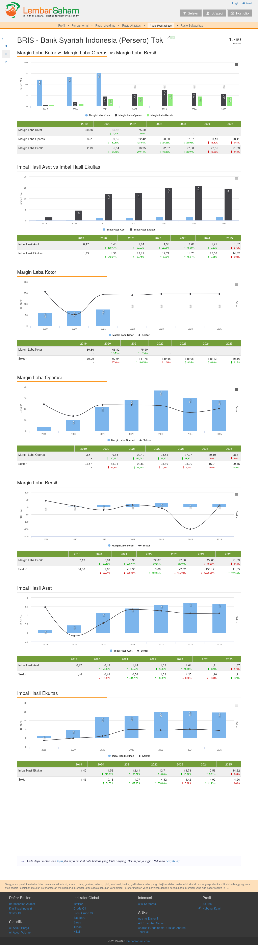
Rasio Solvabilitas (192, 25)
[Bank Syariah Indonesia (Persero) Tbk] (168, 38)
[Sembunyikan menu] (3, 39)
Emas (77, 922)
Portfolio (242, 13)
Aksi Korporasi (147, 904)
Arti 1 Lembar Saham (151, 923)
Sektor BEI (16, 913)
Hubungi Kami (212, 908)
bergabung (173, 861)
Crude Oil (80, 908)
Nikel (77, 931)
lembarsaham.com (138, 941)
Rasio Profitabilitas (161, 25)
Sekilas (207, 904)
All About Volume (20, 932)
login (60, 861)
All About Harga (19, 928)
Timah (78, 927)
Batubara (79, 918)
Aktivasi (247, 3)
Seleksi (193, 13)
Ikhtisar (78, 904)
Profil (61, 25)
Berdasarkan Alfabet (22, 904)
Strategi (217, 13)
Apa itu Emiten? (148, 918)
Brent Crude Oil (83, 913)
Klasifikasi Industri (20, 908)
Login (235, 3)
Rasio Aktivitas (131, 25)
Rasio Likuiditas (105, 25)
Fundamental (80, 25)
